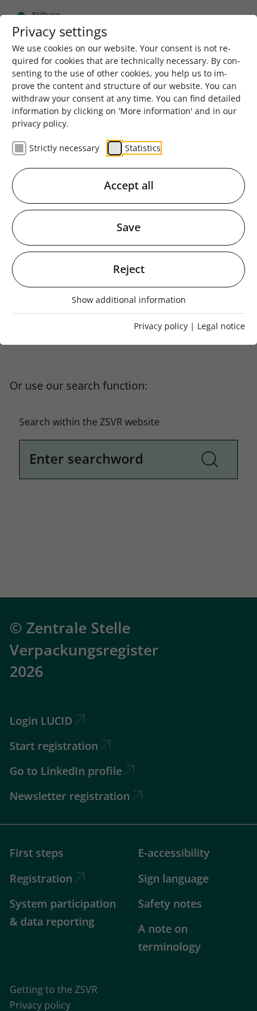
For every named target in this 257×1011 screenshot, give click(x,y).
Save (128, 227)
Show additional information (129, 299)
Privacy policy (161, 326)
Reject (129, 269)
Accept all (129, 185)
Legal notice (221, 326)
